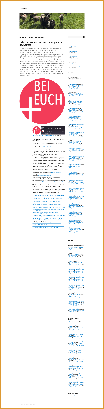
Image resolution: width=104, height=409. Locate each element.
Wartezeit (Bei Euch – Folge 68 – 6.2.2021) (76, 368)
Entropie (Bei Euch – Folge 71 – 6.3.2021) (76, 361)
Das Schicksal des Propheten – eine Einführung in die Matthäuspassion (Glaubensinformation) (75, 220)
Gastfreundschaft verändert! (74, 264)
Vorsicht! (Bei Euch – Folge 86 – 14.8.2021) (76, 327)
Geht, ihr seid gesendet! (73, 255)
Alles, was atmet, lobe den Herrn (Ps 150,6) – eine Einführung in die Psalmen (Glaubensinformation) (76, 157)
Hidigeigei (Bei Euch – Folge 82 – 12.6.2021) (76, 336)
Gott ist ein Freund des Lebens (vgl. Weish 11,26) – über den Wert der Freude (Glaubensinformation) (76, 50)
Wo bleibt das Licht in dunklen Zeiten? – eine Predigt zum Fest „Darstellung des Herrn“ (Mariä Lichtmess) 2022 (76, 297)
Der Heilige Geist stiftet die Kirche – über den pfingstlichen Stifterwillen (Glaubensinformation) (76, 204)
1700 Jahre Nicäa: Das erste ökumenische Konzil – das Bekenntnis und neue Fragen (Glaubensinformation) (76, 112)
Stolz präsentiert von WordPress (29, 404)
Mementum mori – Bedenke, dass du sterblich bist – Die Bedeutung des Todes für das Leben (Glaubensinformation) (76, 149)
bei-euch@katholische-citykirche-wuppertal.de (52, 181)
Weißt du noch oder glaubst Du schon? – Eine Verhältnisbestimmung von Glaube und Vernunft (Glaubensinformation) (76, 232)
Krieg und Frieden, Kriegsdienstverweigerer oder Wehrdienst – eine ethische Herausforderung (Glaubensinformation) (76, 179)
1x (49, 131)
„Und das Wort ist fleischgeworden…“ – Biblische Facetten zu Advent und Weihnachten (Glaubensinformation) (76, 60)
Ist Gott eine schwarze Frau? (74, 254)
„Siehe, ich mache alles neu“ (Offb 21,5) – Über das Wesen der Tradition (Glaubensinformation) (76, 55)
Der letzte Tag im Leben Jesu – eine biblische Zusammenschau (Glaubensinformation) (75, 142)
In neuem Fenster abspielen (48, 135)
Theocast (23, 8)
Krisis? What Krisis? (72, 321)
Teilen (51, 133)
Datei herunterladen (36, 135)
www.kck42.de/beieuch (46, 146)
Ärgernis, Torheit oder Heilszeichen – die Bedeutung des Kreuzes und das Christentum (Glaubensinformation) (76, 223)
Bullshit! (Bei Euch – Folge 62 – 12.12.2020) (76, 382)
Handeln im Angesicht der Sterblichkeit (76, 292)
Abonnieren (47, 133)
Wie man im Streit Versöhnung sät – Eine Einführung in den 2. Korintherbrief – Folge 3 (76, 272)
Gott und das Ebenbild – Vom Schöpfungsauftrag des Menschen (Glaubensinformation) (75, 116)
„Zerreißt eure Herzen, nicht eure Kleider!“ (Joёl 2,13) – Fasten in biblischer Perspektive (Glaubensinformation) (76, 228)
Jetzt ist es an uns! (72, 265)
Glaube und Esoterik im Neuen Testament (76, 262)
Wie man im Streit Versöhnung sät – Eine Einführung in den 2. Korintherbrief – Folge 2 (76, 277)
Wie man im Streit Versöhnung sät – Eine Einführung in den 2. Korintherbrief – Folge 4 (76, 269)
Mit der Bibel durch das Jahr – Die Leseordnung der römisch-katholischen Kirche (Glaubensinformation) (76, 65)
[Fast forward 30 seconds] (51, 131)
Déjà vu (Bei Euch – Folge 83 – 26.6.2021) (76, 334)
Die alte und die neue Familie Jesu (75, 252)
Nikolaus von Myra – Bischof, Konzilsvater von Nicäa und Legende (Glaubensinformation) (76, 172)
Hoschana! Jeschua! (72, 395)
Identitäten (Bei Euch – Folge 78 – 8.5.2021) (76, 345)
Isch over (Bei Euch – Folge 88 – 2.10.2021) (76, 322)
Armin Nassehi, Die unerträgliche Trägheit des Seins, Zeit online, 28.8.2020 (48, 207)
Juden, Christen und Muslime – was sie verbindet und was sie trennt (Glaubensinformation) (76, 154)
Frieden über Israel (72, 256)
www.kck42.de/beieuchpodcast (44, 175)
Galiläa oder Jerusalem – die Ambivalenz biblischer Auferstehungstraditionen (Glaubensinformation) (76, 212)
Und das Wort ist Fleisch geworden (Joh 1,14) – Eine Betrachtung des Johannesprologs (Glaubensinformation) (76, 192)
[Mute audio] (45, 131)
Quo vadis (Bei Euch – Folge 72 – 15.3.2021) (76, 359)
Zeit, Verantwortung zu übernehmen (75, 257)
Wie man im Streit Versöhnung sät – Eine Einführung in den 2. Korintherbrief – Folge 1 (76, 280)
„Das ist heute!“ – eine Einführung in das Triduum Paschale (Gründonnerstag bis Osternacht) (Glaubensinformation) (76, 138)
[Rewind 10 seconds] (47, 131)
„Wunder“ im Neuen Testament (74, 294)
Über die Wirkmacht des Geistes (74, 287)
